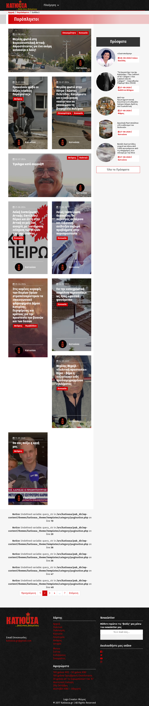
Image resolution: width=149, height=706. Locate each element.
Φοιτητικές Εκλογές (63, 682)
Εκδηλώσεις (59, 655)
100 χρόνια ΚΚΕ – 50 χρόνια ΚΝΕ (69, 672)
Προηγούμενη (28, 593)
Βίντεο (56, 648)
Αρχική (56, 623)
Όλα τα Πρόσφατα (118, 169)
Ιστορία (57, 643)
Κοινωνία (58, 633)
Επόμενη (73, 593)
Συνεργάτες (59, 658)
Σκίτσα (56, 651)
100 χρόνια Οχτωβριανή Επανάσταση (72, 675)
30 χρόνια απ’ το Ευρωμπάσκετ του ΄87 (73, 679)
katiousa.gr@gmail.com (18, 640)
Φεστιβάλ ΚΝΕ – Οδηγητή (67, 688)
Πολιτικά (57, 627)
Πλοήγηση (50, 5)
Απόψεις (57, 640)
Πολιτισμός (59, 630)
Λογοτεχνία (59, 637)
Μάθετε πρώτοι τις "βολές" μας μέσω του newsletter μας (120, 625)
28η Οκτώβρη (60, 685)
